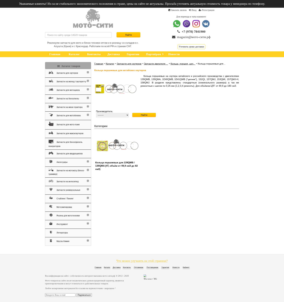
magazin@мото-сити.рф (194, 37)
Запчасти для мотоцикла (68, 90)
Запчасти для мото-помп (68, 124)
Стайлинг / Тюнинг (64, 198)
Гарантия (165, 267)
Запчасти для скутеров (129, 63)
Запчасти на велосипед (67, 181)
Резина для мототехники (68, 216)
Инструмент (62, 224)
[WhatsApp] (177, 26)
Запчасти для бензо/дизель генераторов (65, 144)
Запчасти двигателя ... (156, 63)
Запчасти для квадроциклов (69, 153)
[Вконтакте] (206, 26)
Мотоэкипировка (64, 207)
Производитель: (104, 111)
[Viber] (187, 26)
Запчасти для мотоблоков (68, 115)
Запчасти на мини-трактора (69, 107)
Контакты (127, 267)
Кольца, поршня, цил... (183, 63)
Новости (175, 267)
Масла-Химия (62, 241)
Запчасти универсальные (68, 190)
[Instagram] (196, 26)
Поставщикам (152, 267)
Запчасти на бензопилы (67, 98)
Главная (98, 63)
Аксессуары (62, 162)
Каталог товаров (70, 66)
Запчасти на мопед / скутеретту (71, 81)
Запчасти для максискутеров (69, 133)
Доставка (116, 267)
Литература (62, 233)
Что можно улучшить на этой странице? (142, 260)
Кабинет (186, 267)
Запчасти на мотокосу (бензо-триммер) (66, 172)
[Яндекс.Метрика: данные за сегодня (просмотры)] (150, 277)
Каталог (110, 63)
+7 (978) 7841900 (193, 31)
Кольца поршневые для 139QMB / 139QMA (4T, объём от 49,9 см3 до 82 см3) (116, 165)
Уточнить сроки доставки (191, 46)
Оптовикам (138, 267)
